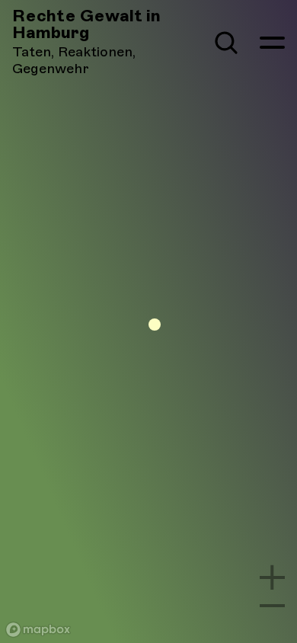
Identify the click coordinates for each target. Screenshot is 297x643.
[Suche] (226, 43)
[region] (148, 321)
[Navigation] (272, 43)
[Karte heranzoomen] (272, 577)
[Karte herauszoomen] (272, 606)
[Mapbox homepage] (38, 629)
